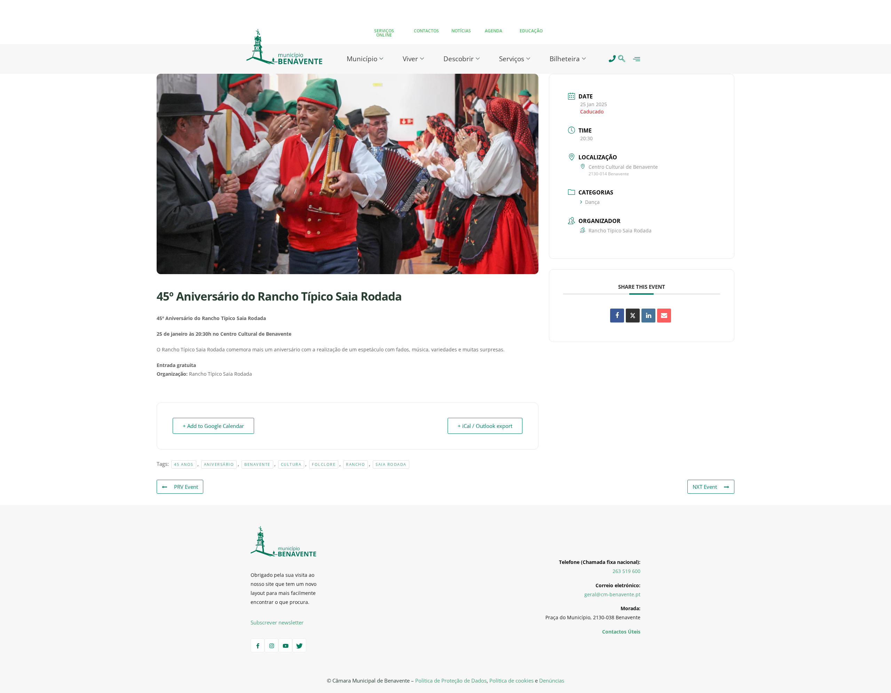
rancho (355, 464)
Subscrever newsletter (277, 622)
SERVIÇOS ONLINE (384, 33)
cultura (291, 464)
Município (362, 58)
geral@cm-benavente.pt (612, 594)
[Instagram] (271, 645)
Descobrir (458, 58)
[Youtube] (285, 645)
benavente (257, 464)
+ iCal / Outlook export (485, 425)
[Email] (664, 315)
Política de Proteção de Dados (451, 680)
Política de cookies (511, 680)
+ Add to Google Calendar (213, 425)
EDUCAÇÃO (531, 31)
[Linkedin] (648, 315)
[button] (622, 59)
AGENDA (493, 31)
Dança (592, 202)
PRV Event (186, 486)
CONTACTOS (426, 31)
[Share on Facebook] (617, 315)
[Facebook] (258, 645)
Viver (410, 58)
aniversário (219, 464)
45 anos (184, 464)
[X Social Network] (633, 315)
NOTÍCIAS (461, 31)
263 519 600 (626, 571)
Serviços (511, 58)
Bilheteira (565, 58)
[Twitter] (299, 645)
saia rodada (391, 464)
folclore (324, 464)
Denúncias (551, 680)
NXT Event (705, 486)
